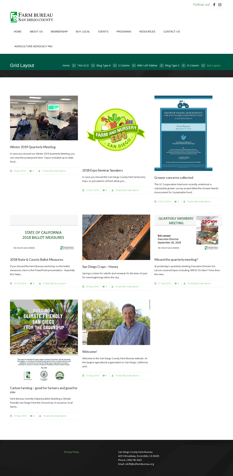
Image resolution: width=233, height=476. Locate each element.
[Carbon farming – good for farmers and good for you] (44, 340)
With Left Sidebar (147, 65)
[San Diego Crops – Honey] (116, 237)
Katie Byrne (60, 170)
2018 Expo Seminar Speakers (102, 170)
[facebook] (214, 4)
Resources (147, 31)
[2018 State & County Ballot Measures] (44, 234)
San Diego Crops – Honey (100, 267)
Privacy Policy (71, 452)
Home (17, 31)
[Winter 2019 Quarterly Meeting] (44, 118)
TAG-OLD (83, 65)
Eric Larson (60, 283)
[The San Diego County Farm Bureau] (33, 16)
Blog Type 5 (172, 65)
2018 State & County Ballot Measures (36, 259)
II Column (124, 65)
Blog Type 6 (103, 65)
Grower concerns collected (173, 178)
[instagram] (220, 4)
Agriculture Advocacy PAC (33, 46)
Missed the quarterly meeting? (176, 259)
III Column (193, 65)
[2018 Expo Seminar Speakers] (116, 130)
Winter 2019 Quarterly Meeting (33, 147)
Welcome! (89, 352)
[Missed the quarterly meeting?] (188, 234)
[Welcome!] (116, 322)
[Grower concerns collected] (188, 133)
